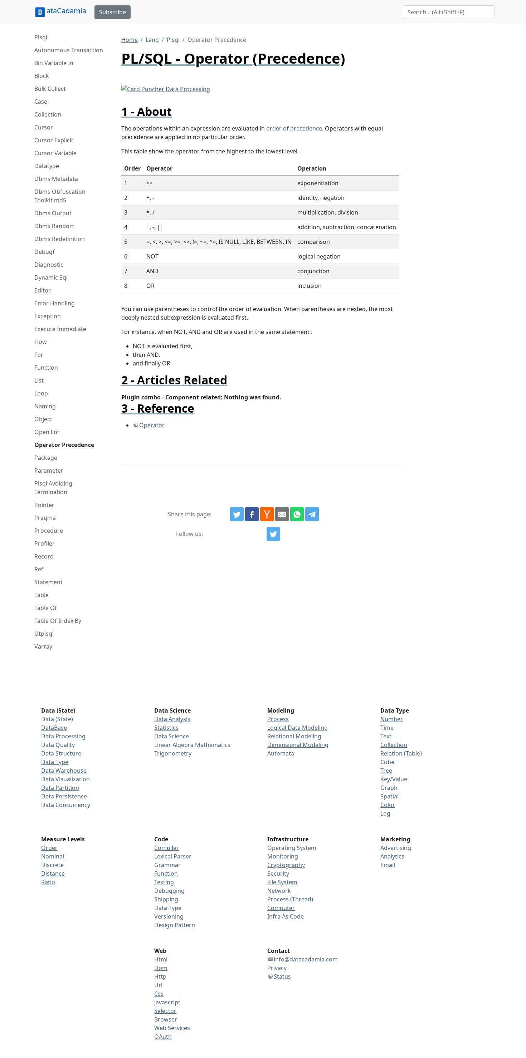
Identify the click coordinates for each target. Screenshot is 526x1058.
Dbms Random (54, 226)
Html (160, 959)
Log (385, 813)
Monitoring (282, 856)
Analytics (392, 856)
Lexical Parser (172, 856)
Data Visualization (65, 779)
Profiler (44, 543)
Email (387, 865)
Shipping (166, 899)
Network (279, 891)
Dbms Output (53, 213)
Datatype (46, 166)
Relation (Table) (401, 753)
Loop (41, 393)
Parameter (48, 470)
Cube (387, 762)
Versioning (169, 916)
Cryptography (286, 865)
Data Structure (61, 753)
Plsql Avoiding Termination (53, 487)
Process (278, 719)
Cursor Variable (55, 153)
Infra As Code (285, 916)
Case (40, 101)
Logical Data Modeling (297, 728)
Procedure (48, 531)
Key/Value (393, 779)
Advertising (395, 848)
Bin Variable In (53, 63)
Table (41, 595)
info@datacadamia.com (306, 959)
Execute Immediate (60, 329)
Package (45, 458)
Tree (386, 770)
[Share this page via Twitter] (237, 514)
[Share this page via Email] (282, 514)
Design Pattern (174, 925)
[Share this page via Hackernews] (267, 514)
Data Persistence (64, 796)
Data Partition (60, 788)
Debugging (169, 891)
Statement (48, 582)
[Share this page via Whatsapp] (297, 514)
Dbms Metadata (56, 179)
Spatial (389, 796)
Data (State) (57, 719)
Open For (47, 432)
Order (49, 848)
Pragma (45, 518)
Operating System (291, 848)
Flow (40, 342)
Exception (47, 316)
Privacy (277, 968)
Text (385, 736)
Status (282, 976)
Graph (389, 788)
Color (387, 805)
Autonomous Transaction (68, 50)
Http (160, 976)
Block (41, 76)
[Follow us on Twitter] (273, 534)
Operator (152, 425)
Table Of (45, 608)
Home (129, 40)
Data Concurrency (65, 805)
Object (43, 419)
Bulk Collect (50, 89)
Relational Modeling (294, 736)
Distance (53, 873)
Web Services (172, 1028)
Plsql (40, 37)
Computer (281, 908)
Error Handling (54, 303)
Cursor (43, 127)
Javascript (167, 1002)
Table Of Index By (57, 621)
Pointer (44, 505)
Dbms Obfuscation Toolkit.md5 (60, 196)
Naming (45, 406)
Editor (42, 290)
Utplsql (44, 634)
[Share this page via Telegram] (312, 514)
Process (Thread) (290, 899)
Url (158, 985)
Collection (47, 114)
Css (159, 994)
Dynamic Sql (51, 277)
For (38, 355)
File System (282, 882)
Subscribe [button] (112, 12)
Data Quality (58, 745)
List (39, 380)
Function (46, 367)
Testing (164, 882)
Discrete (52, 865)
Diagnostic (48, 265)
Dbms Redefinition (59, 239)
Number (391, 719)
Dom (160, 968)
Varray (43, 646)
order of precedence (294, 128)
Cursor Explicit (53, 140)
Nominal (52, 856)
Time (387, 728)
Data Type (54, 762)
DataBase (54, 728)
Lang (152, 40)
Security (278, 873)
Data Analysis (172, 719)
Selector (165, 1011)
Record (44, 556)
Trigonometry (172, 753)
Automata (280, 753)
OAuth (163, 1036)
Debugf (44, 252)
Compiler (166, 848)
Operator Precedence (64, 445)
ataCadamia (66, 10)
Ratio (48, 882)
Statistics (166, 728)
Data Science (171, 736)
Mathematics (212, 745)
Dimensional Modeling (297, 745)
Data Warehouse (64, 770)
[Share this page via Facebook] (252, 514)
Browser (165, 1019)
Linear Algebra (174, 745)
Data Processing (63, 736)
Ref (38, 569)
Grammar (167, 865)
